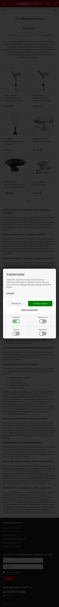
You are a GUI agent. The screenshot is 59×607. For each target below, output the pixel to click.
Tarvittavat (16, 317)
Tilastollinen (42, 330)
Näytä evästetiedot (29, 309)
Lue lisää (10, 293)
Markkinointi (42, 317)
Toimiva (16, 330)
